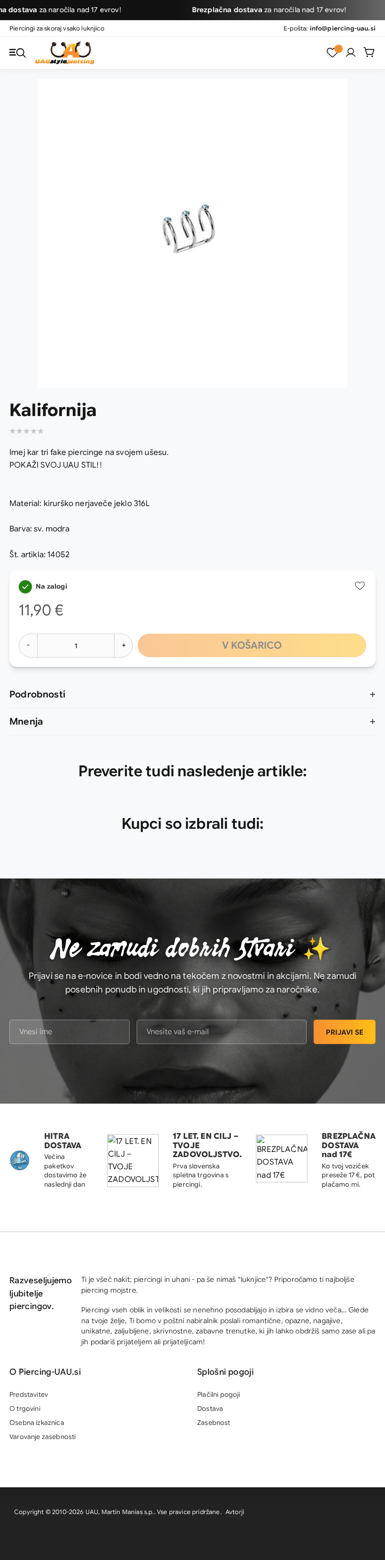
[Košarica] (369, 52)
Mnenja (26, 721)
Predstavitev (28, 1394)
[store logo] (64, 52)
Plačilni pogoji (218, 1394)
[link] (350, 52)
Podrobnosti (37, 694)
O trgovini (24, 1408)
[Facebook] (364, 1513)
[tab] (192, 694)
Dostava (210, 1408)
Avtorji (234, 1512)
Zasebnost (214, 1422)
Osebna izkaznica (36, 1422)
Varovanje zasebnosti (42, 1436)
